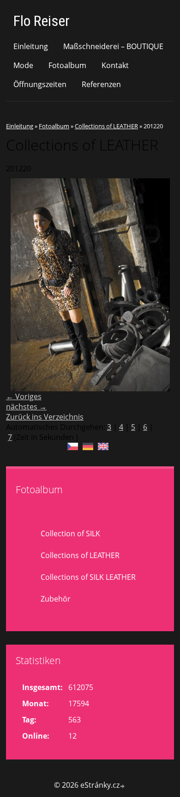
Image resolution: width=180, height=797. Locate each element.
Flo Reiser (41, 21)
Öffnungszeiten (39, 84)
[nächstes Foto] (159, 284)
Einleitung (30, 46)
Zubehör (56, 599)
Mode (23, 65)
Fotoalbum (67, 65)
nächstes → (26, 407)
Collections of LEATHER (106, 126)
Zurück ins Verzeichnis (45, 417)
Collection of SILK (70, 533)
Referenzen (101, 84)
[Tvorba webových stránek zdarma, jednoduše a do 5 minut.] (123, 786)
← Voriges (24, 396)
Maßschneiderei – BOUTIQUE (113, 46)
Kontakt (115, 65)
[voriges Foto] (21, 284)
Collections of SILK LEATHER (88, 577)
